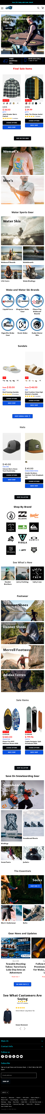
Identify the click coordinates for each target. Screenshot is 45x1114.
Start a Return (35, 1098)
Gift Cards (26, 1098)
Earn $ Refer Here (6, 1106)
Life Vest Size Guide (35, 1102)
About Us (3, 1098)
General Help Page (18, 1104)
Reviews (37, 1104)
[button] (20, 1028)
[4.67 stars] (22, 1001)
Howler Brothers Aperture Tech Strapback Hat (34, 475)
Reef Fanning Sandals (11, 392)
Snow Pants (6, 862)
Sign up (6, 1081)
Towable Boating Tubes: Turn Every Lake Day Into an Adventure (15, 968)
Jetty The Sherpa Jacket (33, 114)
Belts (25, 923)
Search (19, 1098)
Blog (9, 1102)
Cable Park (24, 1102)
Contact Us (33, 1100)
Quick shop (11, 127)
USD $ (4, 1092)
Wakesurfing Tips (6, 1104)
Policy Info (29, 1104)
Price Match (24, 1100)
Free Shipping (14, 1100)
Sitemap (3, 1102)
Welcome (11, 1098)
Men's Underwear (8, 923)
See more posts (21, 984)
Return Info (4, 1100)
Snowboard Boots (30, 838)
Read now (15, 977)
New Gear (16, 1102)
